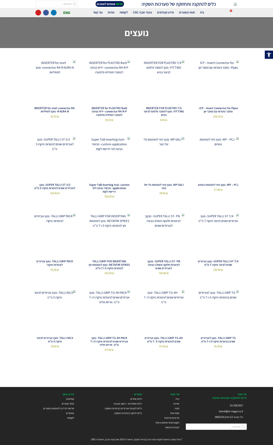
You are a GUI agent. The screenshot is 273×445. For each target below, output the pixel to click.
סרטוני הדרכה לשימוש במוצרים (58, 408)
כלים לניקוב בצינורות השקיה (128, 413)
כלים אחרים (136, 399)
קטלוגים (70, 399)
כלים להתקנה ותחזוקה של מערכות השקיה (179, 4)
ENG (66, 12)
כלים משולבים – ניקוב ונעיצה (128, 403)
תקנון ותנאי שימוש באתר (167, 422)
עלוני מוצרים (68, 403)
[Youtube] (38, 12)
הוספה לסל (218, 196)
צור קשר (98, 12)
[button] (269, 55)
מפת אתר (174, 413)
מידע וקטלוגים (165, 12)
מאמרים (70, 413)
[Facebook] (46, 12)
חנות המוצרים (187, 12)
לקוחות (124, 12)
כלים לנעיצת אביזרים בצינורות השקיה (123, 408)
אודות (111, 12)
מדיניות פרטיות (171, 418)
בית (202, 12)
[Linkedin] (54, 12)
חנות (177, 408)
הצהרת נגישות (172, 427)
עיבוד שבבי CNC (142, 12)
